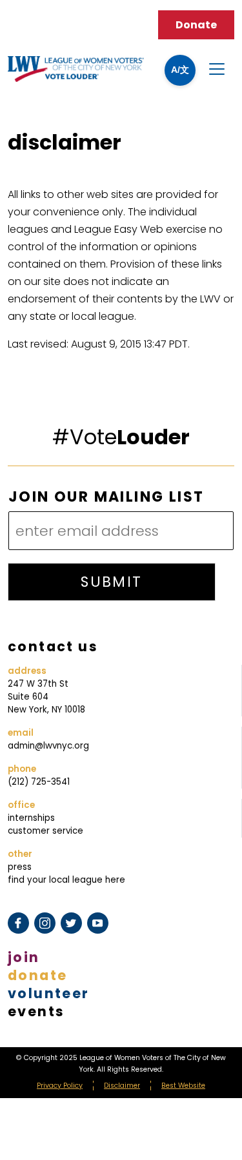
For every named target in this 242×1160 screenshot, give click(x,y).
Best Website (183, 1085)
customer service (45, 831)
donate (37, 975)
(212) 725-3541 (39, 782)
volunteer (49, 993)
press (20, 867)
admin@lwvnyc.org (48, 746)
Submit (111, 582)
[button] (180, 70)
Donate (196, 24)
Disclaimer (122, 1085)
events (36, 1011)
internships (31, 818)
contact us (53, 646)
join (24, 957)
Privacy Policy (60, 1085)
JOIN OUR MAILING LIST (106, 497)
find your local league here (66, 880)
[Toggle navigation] (216, 69)
